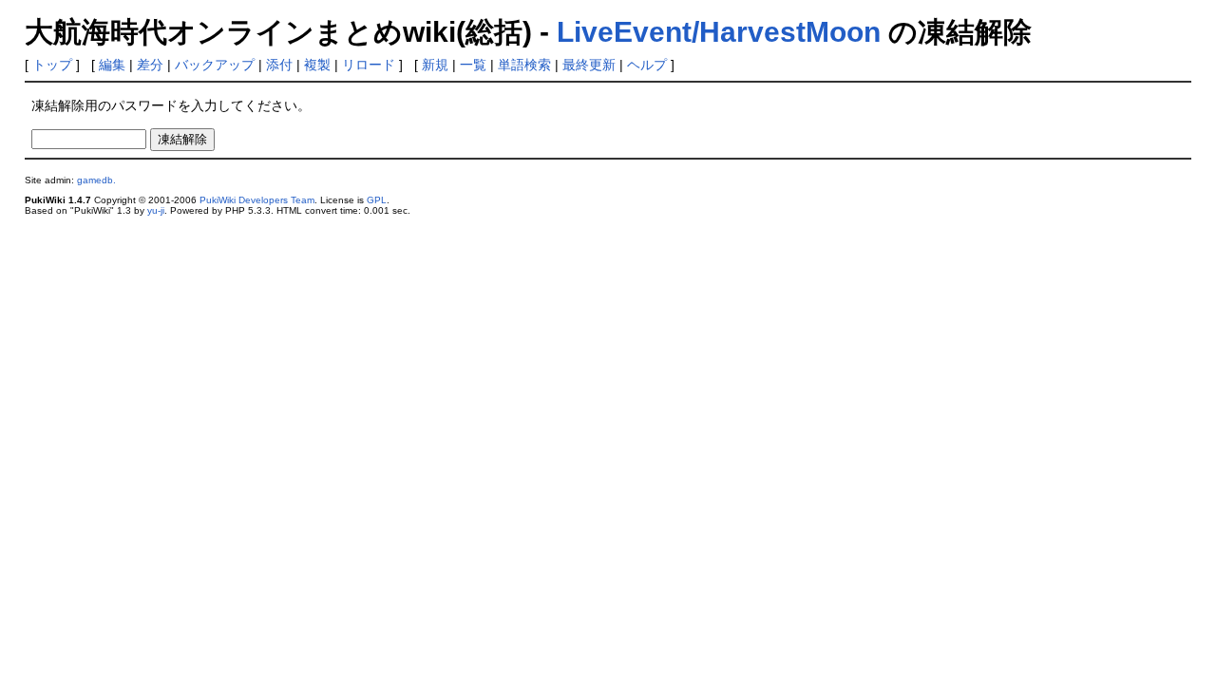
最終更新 (589, 64)
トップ (52, 64)
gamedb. (96, 180)
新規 (435, 64)
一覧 (473, 64)
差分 (150, 64)
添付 (279, 64)
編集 (112, 64)
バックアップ (215, 64)
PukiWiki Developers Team (257, 200)
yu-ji (155, 210)
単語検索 (524, 64)
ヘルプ (647, 64)
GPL (377, 200)
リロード (368, 64)
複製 (317, 64)
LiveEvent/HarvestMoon (719, 32)
